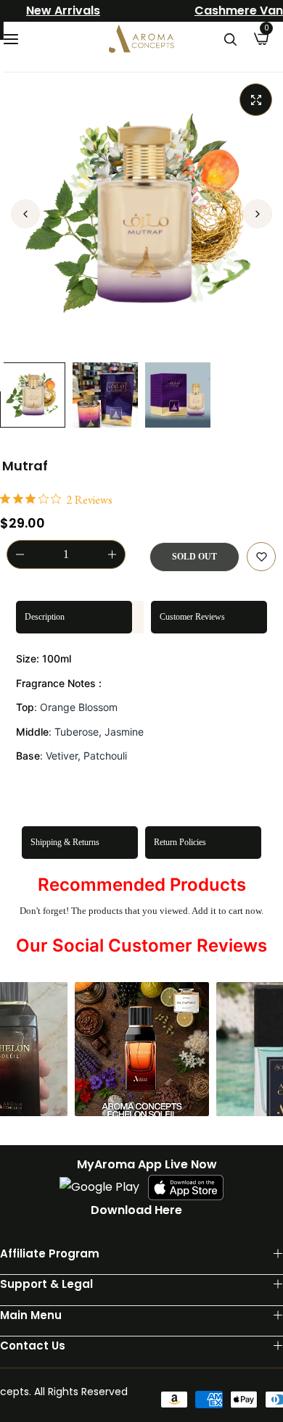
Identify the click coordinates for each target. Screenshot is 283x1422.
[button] (257, 213)
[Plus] (112, 554)
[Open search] (230, 39)
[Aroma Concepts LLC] (141, 39)
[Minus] (20, 554)
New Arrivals (46, 10)
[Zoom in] (255, 99)
